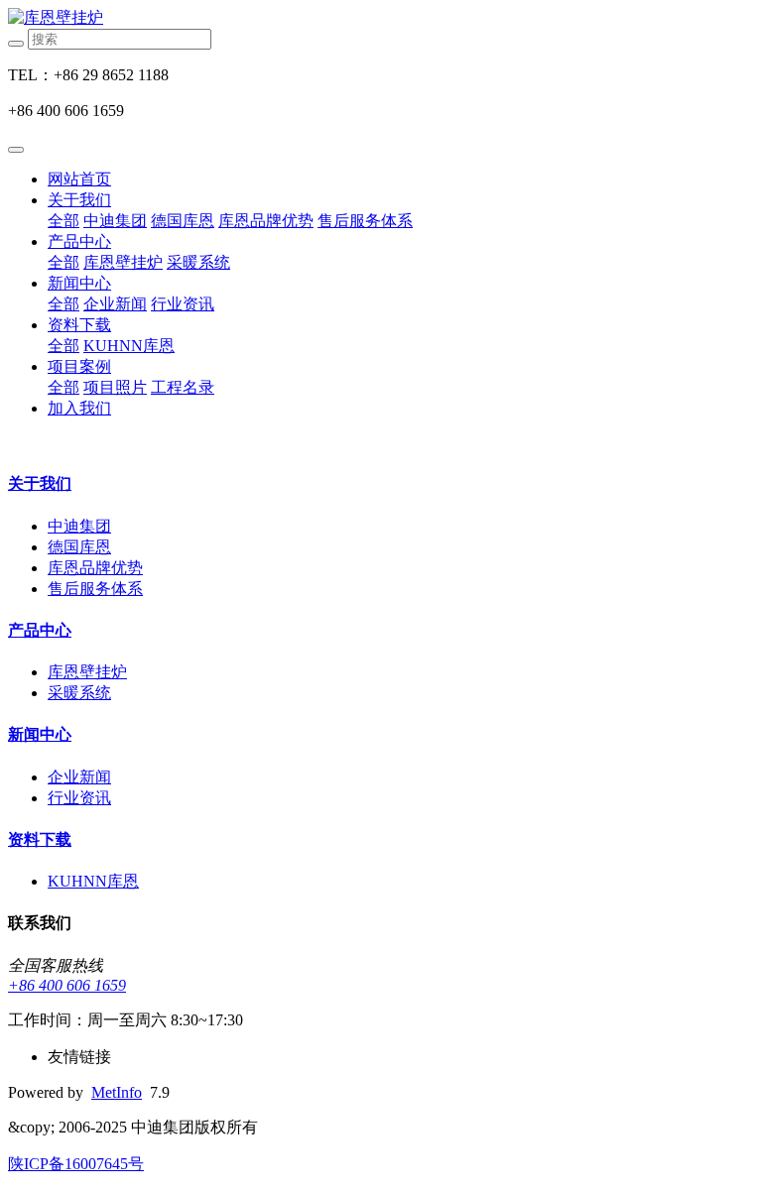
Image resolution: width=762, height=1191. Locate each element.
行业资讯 (182, 304)
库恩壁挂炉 (123, 262)
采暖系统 (198, 262)
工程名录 (182, 387)
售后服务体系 (365, 220)
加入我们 (79, 408)
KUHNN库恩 (129, 345)
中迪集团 (115, 220)
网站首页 (79, 179)
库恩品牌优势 (266, 220)
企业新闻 (115, 304)
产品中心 (79, 241)
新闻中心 (79, 283)
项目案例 (79, 366)
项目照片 (115, 387)
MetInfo (116, 1092)
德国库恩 (182, 220)
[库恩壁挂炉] (381, 18)
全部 (63, 220)
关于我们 (79, 199)
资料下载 (79, 324)
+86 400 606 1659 (67, 985)
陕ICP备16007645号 (76, 1163)
